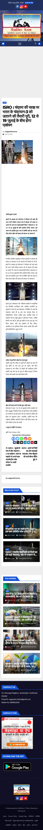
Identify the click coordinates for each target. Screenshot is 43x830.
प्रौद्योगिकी (8, 825)
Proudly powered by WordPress (15, 808)
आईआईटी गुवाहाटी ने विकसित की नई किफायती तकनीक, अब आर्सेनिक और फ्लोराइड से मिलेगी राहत (20, 620)
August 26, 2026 (13, 600)
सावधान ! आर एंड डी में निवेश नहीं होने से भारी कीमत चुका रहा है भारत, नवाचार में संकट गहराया (21, 666)
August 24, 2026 (13, 647)
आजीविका (37, 816)
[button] (35, 44)
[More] (30, 439)
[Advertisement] (21, 75)
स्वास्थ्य (7, 591)
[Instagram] (25, 439)
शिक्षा (24, 825)
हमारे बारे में (34, 825)
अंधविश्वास (31, 816)
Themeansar (21, 811)
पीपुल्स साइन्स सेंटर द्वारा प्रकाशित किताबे (23, 820)
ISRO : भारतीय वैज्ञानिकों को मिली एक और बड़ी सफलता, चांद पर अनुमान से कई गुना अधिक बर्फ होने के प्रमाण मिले (21, 555)
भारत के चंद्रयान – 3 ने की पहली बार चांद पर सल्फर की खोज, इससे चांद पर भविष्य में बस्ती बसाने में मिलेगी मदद (20, 508)
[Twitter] (17, 439)
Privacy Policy (12, 816)
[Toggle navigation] (20, 44)
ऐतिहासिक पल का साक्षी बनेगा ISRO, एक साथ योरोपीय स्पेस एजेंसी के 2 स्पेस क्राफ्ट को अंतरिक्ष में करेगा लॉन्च (21, 531)
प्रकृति (36, 820)
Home (5, 816)
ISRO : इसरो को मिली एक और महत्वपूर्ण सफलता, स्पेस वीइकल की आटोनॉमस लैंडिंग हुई (29, 454)
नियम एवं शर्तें (8, 820)
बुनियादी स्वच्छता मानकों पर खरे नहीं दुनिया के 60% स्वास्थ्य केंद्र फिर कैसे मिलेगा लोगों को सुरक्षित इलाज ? (21, 643)
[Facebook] (13, 439)
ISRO (4, 102)
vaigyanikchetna (11, 132)
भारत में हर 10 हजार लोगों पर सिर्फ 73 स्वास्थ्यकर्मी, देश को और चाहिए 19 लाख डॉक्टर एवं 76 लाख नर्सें (21, 596)
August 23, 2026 (13, 670)
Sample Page (23, 816)
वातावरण (14, 825)
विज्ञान (7, 614)
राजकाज (7, 661)
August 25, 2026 (13, 623)
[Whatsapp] (21, 439)
